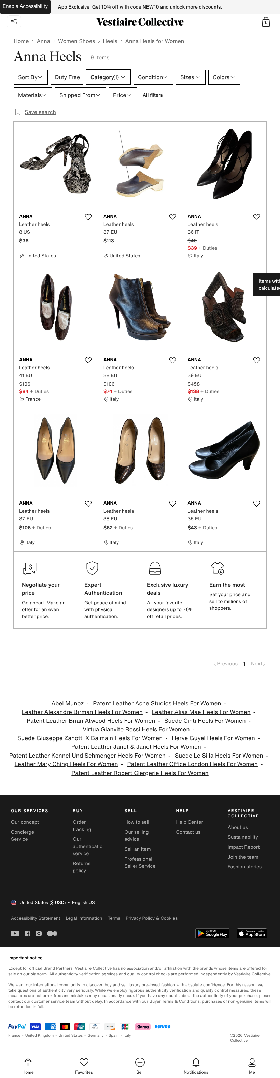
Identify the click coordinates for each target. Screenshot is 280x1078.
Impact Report (244, 847)
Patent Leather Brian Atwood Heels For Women (91, 721)
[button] (266, 22)
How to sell (136, 822)
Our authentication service (89, 846)
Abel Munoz (67, 703)
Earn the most (227, 584)
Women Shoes (76, 41)
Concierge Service (22, 836)
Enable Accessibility (25, 6)
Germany (95, 1035)
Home (21, 41)
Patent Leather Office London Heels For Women (192, 764)
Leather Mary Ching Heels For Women (66, 764)
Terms (114, 918)
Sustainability (243, 837)
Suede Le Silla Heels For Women (219, 755)
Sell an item (137, 849)
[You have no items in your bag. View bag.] (266, 22)
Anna (43, 41)
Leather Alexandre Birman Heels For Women (82, 712)
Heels (110, 41)
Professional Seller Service (139, 863)
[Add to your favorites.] (88, 217)
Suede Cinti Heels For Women (205, 721)
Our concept (25, 822)
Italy (127, 1035)
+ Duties (207, 247)
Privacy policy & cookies (152, 918)
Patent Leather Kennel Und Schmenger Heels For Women (87, 755)
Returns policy (81, 867)
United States (71, 1035)
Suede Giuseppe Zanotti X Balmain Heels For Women (90, 738)
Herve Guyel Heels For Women (213, 738)
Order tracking (82, 826)
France (14, 1035)
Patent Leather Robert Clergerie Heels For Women (139, 773)
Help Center (189, 822)
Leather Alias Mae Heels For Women (201, 712)
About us (238, 827)
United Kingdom (39, 1035)
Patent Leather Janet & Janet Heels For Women (136, 747)
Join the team (243, 857)
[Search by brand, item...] (14, 21)
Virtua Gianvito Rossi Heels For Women (136, 729)
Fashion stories (245, 867)
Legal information (84, 918)
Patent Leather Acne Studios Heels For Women (157, 703)
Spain (114, 1035)
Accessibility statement (35, 918)
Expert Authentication (103, 588)
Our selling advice (136, 836)
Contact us (188, 832)
